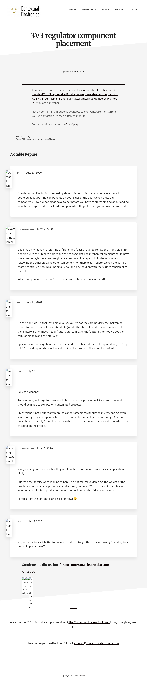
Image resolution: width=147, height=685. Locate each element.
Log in (83, 675)
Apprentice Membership (97, 90)
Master (52, 139)
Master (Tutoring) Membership (90, 98)
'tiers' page (72, 124)
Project (29, 136)
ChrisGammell (27, 229)
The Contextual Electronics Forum (89, 622)
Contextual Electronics (28, 11)
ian (18, 173)
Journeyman (43, 139)
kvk (19, 371)
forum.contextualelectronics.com (84, 565)
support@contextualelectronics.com (96, 643)
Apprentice (32, 139)
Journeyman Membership (91, 94)
